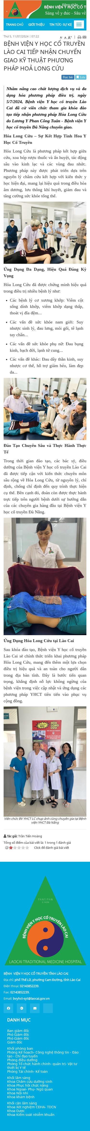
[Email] (84, 37)
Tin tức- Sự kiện (62, 24)
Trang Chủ (15, 24)
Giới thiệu (36, 24)
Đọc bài (68, 77)
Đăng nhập (70, 4)
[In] (79, 37)
